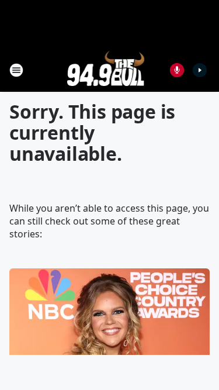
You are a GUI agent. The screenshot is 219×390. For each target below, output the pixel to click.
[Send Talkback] (177, 70)
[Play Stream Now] (200, 70)
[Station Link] (106, 70)
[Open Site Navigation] (16, 70)
